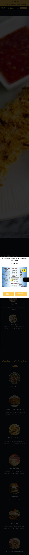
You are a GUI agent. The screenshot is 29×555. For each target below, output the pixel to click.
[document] (14, 277)
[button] (3, 277)
